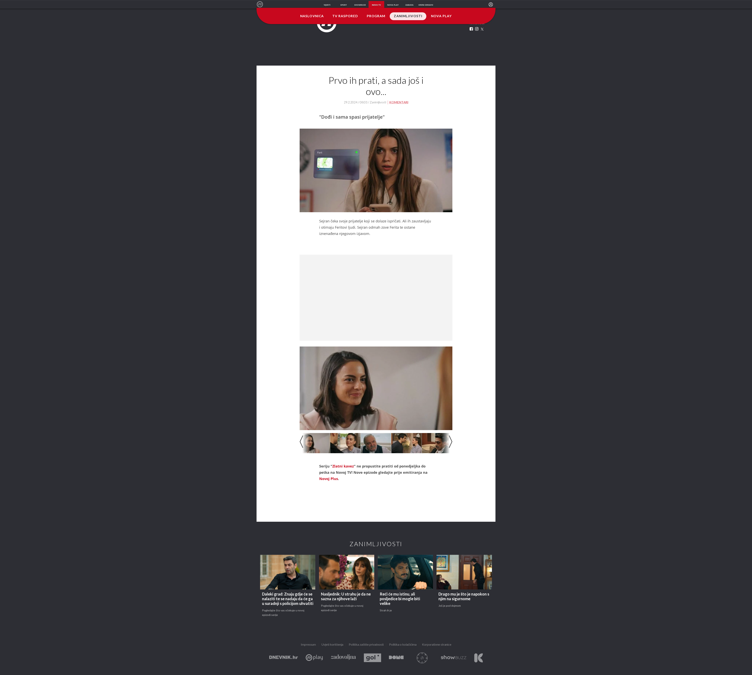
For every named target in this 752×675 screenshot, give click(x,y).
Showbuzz (453, 657)
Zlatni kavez (343, 466)
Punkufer (422, 657)
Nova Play (441, 16)
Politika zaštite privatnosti (366, 645)
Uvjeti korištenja (332, 645)
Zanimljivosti (408, 16)
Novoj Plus (328, 478)
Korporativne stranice (436, 645)
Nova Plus (314, 657)
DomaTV (396, 657)
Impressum (308, 645)
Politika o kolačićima (403, 645)
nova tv (376, 5)
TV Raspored (345, 16)
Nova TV (262, 4)
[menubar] (490, 4)
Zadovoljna (343, 657)
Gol (372, 657)
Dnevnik (283, 657)
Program (376, 16)
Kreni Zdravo (478, 657)
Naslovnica (312, 16)
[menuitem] (490, 4)
